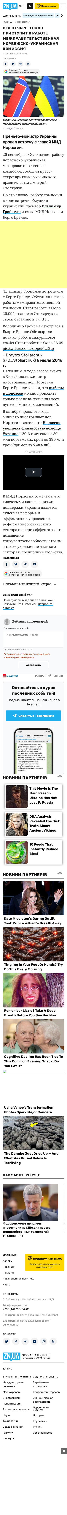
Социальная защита (45, 1376)
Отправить (33, 665)
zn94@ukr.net (50, 1315)
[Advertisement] (33, 254)
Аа (30, 6)
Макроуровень (12, 1392)
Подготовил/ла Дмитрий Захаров (27, 584)
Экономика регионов (16, 1409)
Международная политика (13, 1384)
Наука (7, 1415)
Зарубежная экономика (41, 1384)
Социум (38, 1409)
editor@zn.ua (10, 1324)
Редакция (9, 1266)
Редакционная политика (18, 1278)
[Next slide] (61, 15)
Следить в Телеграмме (36, 716)
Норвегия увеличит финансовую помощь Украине (32, 428)
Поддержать (48, 6)
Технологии (10, 1421)
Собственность (42, 1432)
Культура (9, 1438)
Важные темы (12, 16)
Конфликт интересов (46, 1392)
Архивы (7, 1260)
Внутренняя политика (17, 1376)
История (38, 1415)
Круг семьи (40, 1421)
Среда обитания (13, 1426)
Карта (6, 1284)
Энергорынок (11, 1397)
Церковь (8, 1432)
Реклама (8, 1272)
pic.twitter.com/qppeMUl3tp (28, 348)
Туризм (37, 1427)
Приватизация (12, 1403)
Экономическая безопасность (43, 1399)
